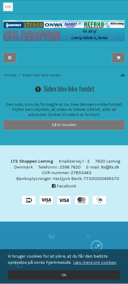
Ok (64, 275)
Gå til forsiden (64, 125)
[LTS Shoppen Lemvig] (64, 30)
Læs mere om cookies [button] (95, 262)
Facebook (66, 186)
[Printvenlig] (122, 75)
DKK (8, 7)
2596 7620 (70, 167)
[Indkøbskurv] (118, 57)
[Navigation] (9, 57)
